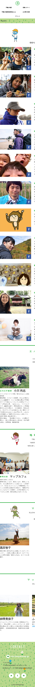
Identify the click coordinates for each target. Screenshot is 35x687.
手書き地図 (9, 7)
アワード (17, 16)
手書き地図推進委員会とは (9, 12)
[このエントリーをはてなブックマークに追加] (23, 674)
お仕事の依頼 (26, 12)
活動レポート (26, 7)
